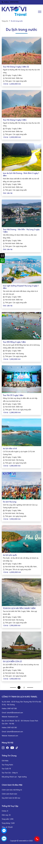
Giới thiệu (5, 761)
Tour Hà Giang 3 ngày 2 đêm (15, 120)
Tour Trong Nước (7, 765)
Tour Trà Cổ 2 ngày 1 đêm (13, 395)
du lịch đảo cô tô (10, 448)
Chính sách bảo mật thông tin (12, 790)
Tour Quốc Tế (6, 769)
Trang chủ (5, 21)
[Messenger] (4, 830)
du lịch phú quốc (10, 555)
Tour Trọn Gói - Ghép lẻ (10, 773)
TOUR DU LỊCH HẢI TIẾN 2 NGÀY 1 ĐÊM (19, 608)
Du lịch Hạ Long (9, 502)
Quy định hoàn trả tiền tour (11, 798)
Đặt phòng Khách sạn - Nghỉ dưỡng (14, 777)
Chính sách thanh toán (9, 794)
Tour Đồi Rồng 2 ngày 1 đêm (14, 342)
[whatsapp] (2, 260)
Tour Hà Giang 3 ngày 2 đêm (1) (16, 67)
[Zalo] (4, 838)
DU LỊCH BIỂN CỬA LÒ (12, 661)
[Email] (2, 255)
